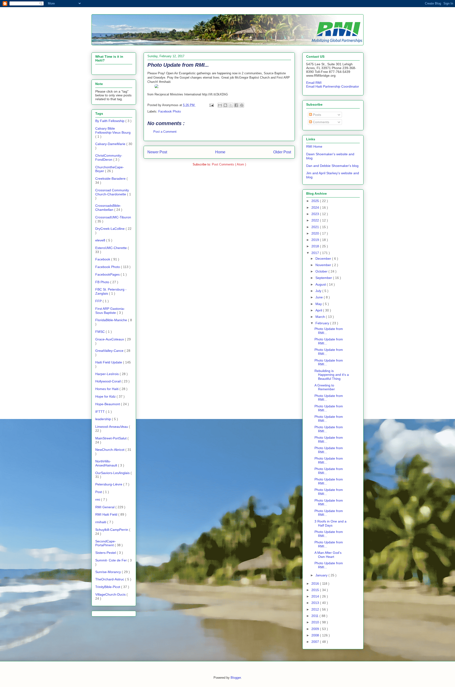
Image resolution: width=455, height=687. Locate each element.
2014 (315, 596)
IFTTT (100, 412)
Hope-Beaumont (108, 404)
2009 (315, 629)
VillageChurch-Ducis (111, 594)
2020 (315, 233)
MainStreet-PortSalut (111, 438)
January (321, 575)
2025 (315, 201)
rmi (98, 499)
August (321, 284)
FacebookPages (108, 274)
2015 (315, 590)
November (323, 265)
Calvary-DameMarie (110, 144)
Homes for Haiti (107, 389)
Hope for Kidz (106, 396)
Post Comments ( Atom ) (229, 164)
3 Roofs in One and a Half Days (330, 523)
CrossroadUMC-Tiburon (113, 217)
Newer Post (157, 152)
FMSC (100, 332)
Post (99, 492)
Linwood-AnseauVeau (112, 426)
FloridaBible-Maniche (111, 320)
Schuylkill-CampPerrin (112, 530)
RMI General (105, 507)
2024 (315, 207)
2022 (315, 220)
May (319, 304)
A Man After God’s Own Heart (327, 555)
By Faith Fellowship (110, 121)
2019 (315, 240)
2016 (315, 583)
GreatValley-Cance (109, 351)
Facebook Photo (169, 111)
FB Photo (102, 282)
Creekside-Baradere (111, 178)
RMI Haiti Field (106, 514)
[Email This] (220, 105)
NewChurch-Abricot (110, 450)
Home (220, 152)
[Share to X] (230, 105)
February (322, 323)
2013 (315, 603)
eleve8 (100, 240)
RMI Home (314, 146)
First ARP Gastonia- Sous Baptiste (110, 311)
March (320, 317)
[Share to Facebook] (236, 105)
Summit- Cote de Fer (111, 560)
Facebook (103, 259)
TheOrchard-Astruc (110, 579)
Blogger (236, 677)
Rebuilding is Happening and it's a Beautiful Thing (331, 375)
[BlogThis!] (225, 105)
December (323, 258)
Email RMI (314, 83)
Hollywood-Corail (108, 381)
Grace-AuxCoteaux (110, 339)
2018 (315, 246)
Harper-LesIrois (107, 374)
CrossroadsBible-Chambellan (108, 208)
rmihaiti (101, 522)
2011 (315, 616)
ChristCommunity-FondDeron (108, 157)
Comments (320, 122)
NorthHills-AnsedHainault (106, 463)
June (319, 297)
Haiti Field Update (109, 362)
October (321, 271)
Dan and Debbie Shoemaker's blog (332, 166)
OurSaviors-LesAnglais (113, 473)
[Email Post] (211, 105)
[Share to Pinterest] (241, 105)
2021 (315, 227)
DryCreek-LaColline (110, 229)
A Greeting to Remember (324, 387)
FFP (99, 301)
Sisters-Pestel (106, 553)
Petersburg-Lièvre (109, 484)
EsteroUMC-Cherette (111, 248)
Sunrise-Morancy (108, 572)
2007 (315, 642)
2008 (315, 635)
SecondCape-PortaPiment (105, 543)
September (324, 278)
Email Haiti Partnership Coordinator (332, 86)
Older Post (282, 152)
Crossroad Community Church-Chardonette (112, 192)
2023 (315, 214)
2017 (315, 253)
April (319, 310)
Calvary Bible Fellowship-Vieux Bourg (113, 130)
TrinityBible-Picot (108, 587)
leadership (103, 419)
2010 (315, 622)
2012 (315, 609)
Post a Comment (165, 131)
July (318, 291)
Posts (316, 115)
